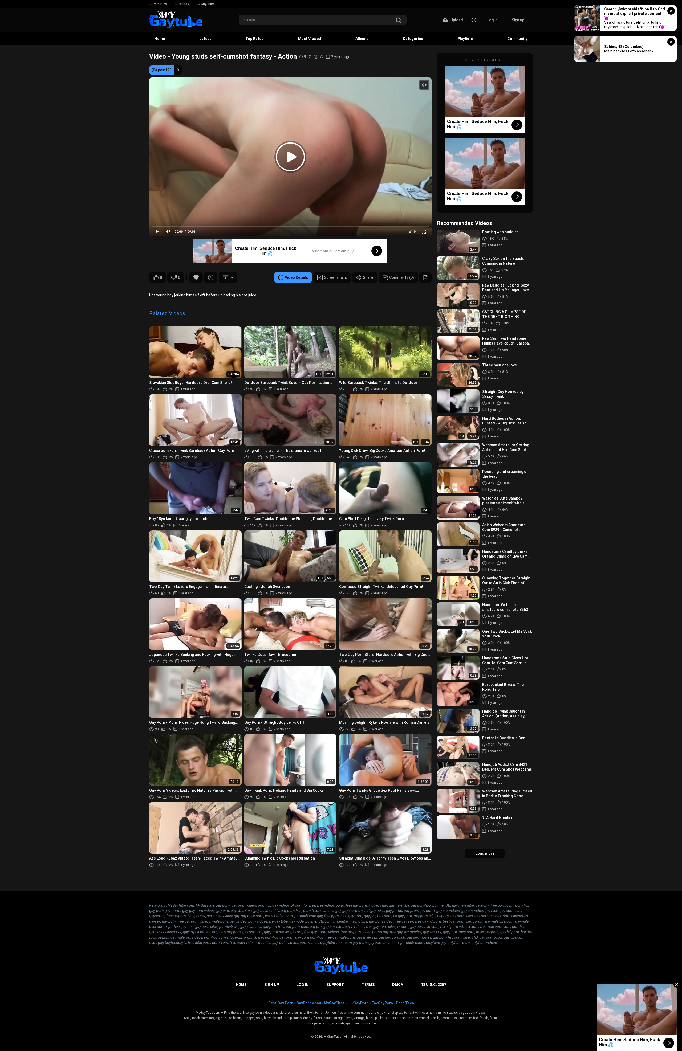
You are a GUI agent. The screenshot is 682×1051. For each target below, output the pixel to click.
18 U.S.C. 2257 (433, 985)
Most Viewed (309, 38)
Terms (368, 985)
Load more (485, 853)
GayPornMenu (308, 1003)
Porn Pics (160, 4)
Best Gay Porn (280, 1003)
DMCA (397, 985)
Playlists (465, 38)
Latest (205, 38)
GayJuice (208, 4)
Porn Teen (405, 1003)
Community (517, 38)
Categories (413, 38)
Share (368, 277)
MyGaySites (334, 1003)
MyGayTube (333, 1036)
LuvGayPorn (358, 1003)
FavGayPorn (382, 1003)
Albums (361, 38)
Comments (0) (401, 277)
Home (160, 38)
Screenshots (335, 277)
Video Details (296, 277)
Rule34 (184, 4)
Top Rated (254, 38)
